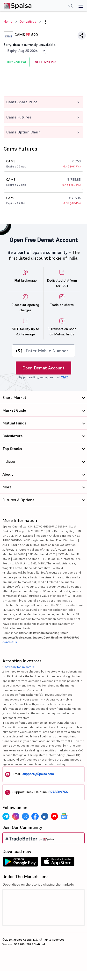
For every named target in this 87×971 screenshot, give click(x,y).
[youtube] (54, 816)
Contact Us (9, 642)
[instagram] (15, 816)
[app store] (58, 863)
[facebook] (35, 816)
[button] (45, 22)
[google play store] (20, 863)
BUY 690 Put (16, 62)
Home (8, 21)
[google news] (64, 816)
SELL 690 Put (45, 62)
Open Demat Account (43, 368)
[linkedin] (44, 816)
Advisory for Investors (19, 667)
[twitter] (25, 816)
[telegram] (6, 816)
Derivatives (28, 21)
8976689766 (58, 792)
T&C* (64, 377)
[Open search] (70, 6)
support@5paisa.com (38, 774)
